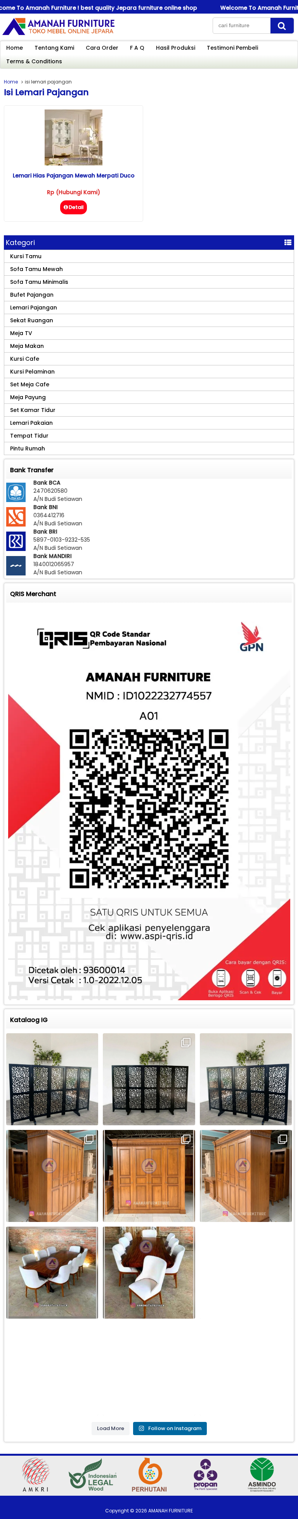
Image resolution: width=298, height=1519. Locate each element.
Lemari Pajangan (33, 307)
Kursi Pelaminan (32, 371)
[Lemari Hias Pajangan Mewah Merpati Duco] (73, 163)
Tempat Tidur (29, 436)
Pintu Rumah (27, 448)
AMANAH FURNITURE (170, 1510)
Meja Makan (27, 346)
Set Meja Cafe (29, 384)
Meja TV (21, 333)
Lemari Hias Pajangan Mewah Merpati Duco (74, 175)
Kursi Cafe (24, 359)
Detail (76, 207)
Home (14, 48)
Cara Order (102, 48)
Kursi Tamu (26, 256)
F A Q (137, 48)
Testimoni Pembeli (232, 48)
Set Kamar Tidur (32, 410)
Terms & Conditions (34, 61)
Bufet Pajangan (32, 295)
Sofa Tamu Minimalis (39, 282)
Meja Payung (28, 397)
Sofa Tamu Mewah (36, 269)
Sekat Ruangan (31, 320)
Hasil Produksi (175, 48)
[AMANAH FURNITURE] (58, 34)
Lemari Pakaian (31, 423)
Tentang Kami (54, 48)
